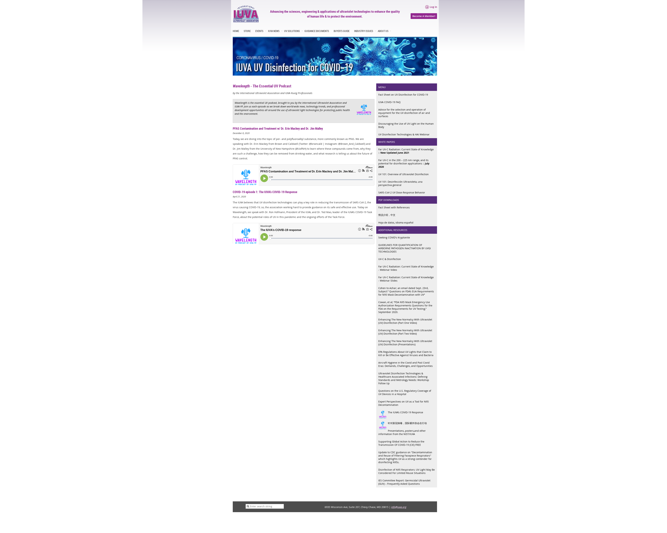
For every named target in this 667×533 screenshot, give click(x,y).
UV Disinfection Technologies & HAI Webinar (404, 134)
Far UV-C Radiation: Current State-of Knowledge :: (406, 151)
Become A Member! (423, 16)
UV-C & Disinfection (389, 259)
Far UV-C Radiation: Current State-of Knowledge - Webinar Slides (406, 279)
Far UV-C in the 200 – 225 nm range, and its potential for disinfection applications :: (403, 163)
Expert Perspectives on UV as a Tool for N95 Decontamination (403, 403)
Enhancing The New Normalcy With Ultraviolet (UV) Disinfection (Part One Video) (405, 321)
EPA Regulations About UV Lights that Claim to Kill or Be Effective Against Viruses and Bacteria (405, 353)
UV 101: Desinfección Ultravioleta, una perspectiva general (400, 183)
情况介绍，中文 (386, 215)
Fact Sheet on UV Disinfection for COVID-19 (403, 94)
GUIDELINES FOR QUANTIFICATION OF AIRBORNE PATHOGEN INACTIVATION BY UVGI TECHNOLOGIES (404, 248)
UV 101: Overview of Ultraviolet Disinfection (403, 174)
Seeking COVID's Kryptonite (394, 237)
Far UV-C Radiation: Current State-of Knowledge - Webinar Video (406, 268)
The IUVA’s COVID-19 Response (405, 412)
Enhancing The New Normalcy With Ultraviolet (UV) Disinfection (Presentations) (405, 342)
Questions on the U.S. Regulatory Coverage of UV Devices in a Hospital (404, 392)
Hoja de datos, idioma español (395, 222)
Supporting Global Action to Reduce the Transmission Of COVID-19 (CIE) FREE (401, 443)
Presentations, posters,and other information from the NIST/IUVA (402, 432)
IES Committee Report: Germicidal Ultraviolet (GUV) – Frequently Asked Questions (404, 482)
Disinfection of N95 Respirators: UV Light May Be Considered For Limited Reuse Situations (406, 471)
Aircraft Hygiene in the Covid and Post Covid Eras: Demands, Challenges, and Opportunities (405, 364)
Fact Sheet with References (394, 207)
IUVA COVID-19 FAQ (389, 102)
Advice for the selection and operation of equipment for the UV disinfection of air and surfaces (404, 113)
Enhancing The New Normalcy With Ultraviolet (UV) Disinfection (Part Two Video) (405, 332)
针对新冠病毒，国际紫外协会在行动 (407, 423)
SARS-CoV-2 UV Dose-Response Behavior (401, 192)
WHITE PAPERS (386, 142)
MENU (382, 87)
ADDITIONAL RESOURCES (392, 230)
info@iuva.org (398, 507)
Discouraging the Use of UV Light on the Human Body (406, 125)
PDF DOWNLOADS (388, 200)
